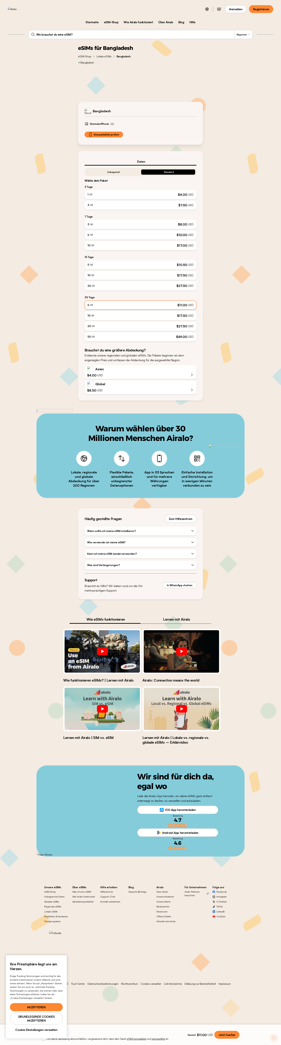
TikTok (219, 906)
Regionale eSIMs (52, 906)
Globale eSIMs (51, 901)
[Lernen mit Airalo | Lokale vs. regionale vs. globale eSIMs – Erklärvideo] (181, 709)
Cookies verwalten (151, 983)
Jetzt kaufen (226, 1035)
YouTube (220, 916)
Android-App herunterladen (180, 832)
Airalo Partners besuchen (192, 893)
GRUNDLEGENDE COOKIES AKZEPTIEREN (36, 1018)
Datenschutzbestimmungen (102, 983)
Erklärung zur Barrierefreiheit (200, 983)
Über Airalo (165, 22)
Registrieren (261, 9)
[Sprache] (207, 9)
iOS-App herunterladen (180, 810)
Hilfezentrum (106, 891)
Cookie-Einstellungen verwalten (36, 1030)
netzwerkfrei (158, 1038)
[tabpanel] (140, 253)
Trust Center (78, 983)
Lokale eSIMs (103, 56)
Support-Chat (107, 896)
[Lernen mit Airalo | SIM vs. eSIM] (102, 709)
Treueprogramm (52, 921)
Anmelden (235, 9)
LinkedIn (220, 911)
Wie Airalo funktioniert (138, 22)
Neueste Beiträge (137, 891)
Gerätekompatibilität (83, 901)
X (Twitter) (221, 901)
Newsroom (161, 911)
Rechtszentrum (129, 983)
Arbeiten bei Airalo (165, 921)
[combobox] (140, 34)
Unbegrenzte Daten (54, 896)
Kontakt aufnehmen (110, 901)
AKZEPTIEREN (36, 1007)
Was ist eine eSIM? (81, 891)
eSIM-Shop (111, 22)
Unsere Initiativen (165, 896)
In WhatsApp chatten (179, 585)
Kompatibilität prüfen (106, 134)
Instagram (221, 896)
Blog (181, 22)
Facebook (221, 891)
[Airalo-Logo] (17, 9)
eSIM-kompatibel (136, 1038)
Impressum (225, 983)
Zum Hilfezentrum (180, 519)
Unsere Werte (163, 901)
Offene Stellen (163, 916)
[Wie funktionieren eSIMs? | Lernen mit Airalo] (102, 651)
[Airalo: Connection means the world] (181, 651)
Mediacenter (162, 906)
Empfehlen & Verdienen (56, 916)
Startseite (92, 22)
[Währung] (219, 9)
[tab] (140, 161)
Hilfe (192, 22)
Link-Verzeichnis (173, 983)
